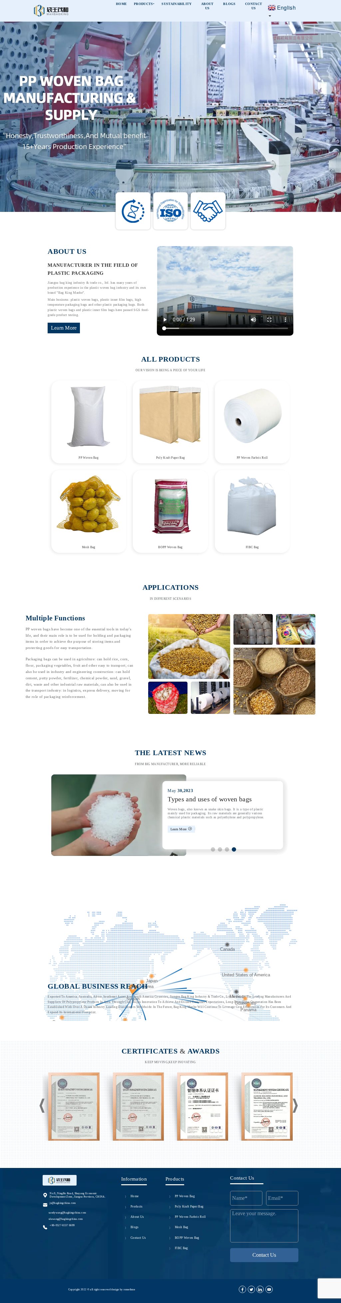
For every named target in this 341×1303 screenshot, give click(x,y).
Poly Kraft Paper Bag (170, 457)
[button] (18, 94)
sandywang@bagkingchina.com (67, 1212)
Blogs (135, 1227)
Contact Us (138, 1237)
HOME (121, 4)
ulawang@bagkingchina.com (66, 1219)
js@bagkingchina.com (63, 1203)
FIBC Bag (252, 547)
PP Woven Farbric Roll (252, 457)
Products (144, 4)
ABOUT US (207, 6)
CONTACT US (253, 6)
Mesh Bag (89, 547)
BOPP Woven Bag (170, 547)
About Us (137, 1217)
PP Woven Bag (89, 457)
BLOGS (229, 4)
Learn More (64, 328)
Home (135, 1196)
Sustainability (176, 4)
